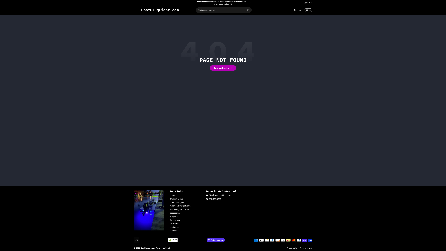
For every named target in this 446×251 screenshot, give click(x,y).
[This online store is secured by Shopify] (173, 240)
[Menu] (136, 10)
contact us (174, 227)
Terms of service (306, 248)
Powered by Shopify (163, 248)
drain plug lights (177, 202)
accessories (175, 213)
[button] (295, 10)
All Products (175, 223)
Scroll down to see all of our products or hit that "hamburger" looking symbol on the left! (221, 3)
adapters (174, 216)
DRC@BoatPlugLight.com (220, 195)
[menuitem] (187, 195)
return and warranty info (180, 206)
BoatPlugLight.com (148, 248)
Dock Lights (175, 220)
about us (173, 230)
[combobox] (220, 10)
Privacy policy (292, 248)
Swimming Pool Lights (179, 209)
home (172, 195)
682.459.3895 (215, 199)
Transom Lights (176, 199)
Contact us (308, 3)
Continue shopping (221, 68)
